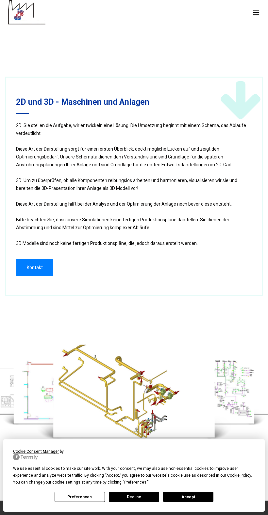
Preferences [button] (135, 482)
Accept (188, 497)
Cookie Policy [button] (239, 475)
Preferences (79, 497)
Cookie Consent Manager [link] (36, 451)
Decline (134, 497)
